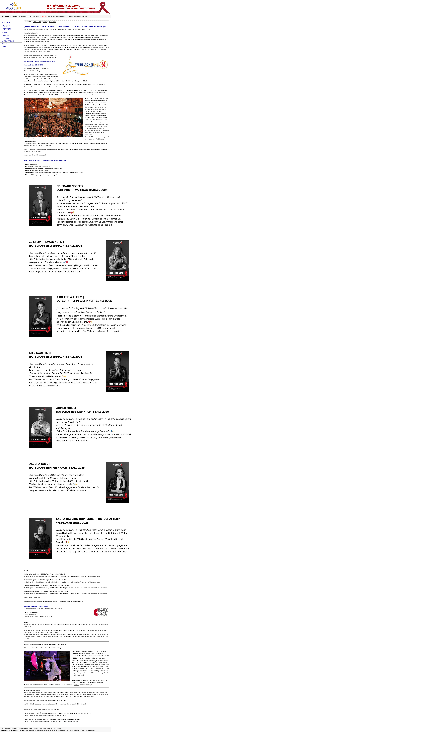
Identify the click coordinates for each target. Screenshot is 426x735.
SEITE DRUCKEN (90, 730)
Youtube (84, 16)
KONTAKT (4, 44)
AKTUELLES (5, 25)
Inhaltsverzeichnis (59, 16)
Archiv (45, 22)
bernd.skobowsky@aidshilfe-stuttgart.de (42, 715)
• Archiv (3, 27)
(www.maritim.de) (43, 68)
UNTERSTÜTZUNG (7, 41)
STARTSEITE (5, 22)
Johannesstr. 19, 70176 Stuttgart (28, 16)
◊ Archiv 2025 (5, 30)
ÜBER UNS (4, 35)
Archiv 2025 (52, 22)
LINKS (3, 46)
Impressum (70, 16)
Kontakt (49, 16)
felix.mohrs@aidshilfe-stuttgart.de (40, 721)
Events (76, 685)
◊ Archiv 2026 (5, 28)
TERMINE (4, 33)
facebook (77, 16)
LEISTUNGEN (5, 38)
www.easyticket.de (30, 614)
